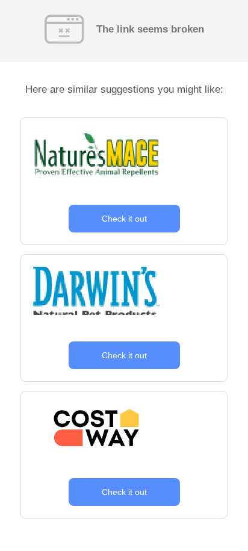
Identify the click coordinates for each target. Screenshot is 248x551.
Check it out (124, 218)
